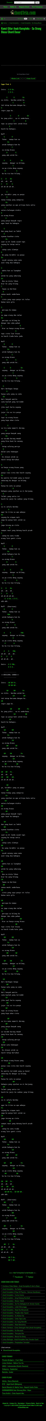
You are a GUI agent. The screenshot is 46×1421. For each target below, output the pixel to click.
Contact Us (13, 1403)
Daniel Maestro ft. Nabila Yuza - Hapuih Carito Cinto (20, 1387)
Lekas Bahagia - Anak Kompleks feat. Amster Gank (20, 1339)
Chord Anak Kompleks (11, 1350)
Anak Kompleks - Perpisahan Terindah (15, 1342)
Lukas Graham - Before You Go (13, 1363)
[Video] (34, 19)
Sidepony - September (10, 1369)
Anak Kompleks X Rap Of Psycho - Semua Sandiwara (21, 1292)
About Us (5, 1403)
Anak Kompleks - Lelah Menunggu (14, 1307)
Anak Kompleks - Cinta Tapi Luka (14, 1319)
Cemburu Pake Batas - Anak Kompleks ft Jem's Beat (20, 1286)
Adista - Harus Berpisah (10, 1381)
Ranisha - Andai (7, 1372)
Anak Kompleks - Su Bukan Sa (13, 1316)
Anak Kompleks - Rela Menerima (14, 1325)
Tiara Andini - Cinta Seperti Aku (13, 1393)
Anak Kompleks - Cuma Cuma (13, 1295)
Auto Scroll (31, 78)
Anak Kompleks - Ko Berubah (12, 1330)
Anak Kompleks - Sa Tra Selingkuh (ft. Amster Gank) (20, 1304)
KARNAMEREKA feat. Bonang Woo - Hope (16, 1390)
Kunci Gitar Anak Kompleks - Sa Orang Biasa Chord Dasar (21, 30)
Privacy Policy (30, 1403)
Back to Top (40, 1403)
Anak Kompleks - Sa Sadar (11, 1289)
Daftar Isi (13, 7)
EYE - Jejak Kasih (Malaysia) (12, 1384)
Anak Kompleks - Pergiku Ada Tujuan (15, 1313)
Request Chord (24, 7)
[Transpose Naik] (24, 78)
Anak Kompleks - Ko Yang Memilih (14, 1322)
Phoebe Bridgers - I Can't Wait (12, 1360)
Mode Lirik (15, 78)
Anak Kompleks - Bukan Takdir (13, 1301)
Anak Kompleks (14, 23)
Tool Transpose (37, 7)
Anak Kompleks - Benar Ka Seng (14, 1336)
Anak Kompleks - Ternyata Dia (13, 1333)
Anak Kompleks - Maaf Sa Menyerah (15, 1310)
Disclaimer (21, 1403)
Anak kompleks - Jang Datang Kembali (16, 1298)
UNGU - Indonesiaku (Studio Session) (15, 1366)
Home (5, 7)
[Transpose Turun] (21, 78)
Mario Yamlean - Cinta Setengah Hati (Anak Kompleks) (21, 1327)
